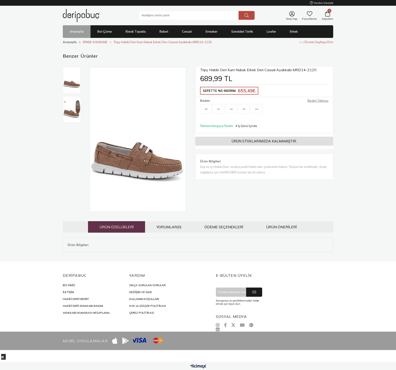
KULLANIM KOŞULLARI (144, 299)
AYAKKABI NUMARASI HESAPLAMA (86, 312)
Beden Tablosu (318, 100)
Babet (164, 31)
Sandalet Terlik (242, 31)
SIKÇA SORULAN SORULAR (147, 285)
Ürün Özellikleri (116, 227)
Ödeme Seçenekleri (223, 227)
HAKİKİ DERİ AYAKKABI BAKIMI (83, 306)
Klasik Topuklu (136, 31)
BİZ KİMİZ (69, 285)
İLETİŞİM (68, 292)
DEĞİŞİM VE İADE (140, 292)
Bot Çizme (104, 31)
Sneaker (211, 31)
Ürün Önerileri (281, 227)
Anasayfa (77, 31)
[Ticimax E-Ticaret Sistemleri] (198, 366)
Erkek (294, 31)
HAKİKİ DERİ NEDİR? (76, 299)
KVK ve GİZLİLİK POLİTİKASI (147, 306)
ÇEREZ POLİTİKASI (141, 312)
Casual (187, 31)
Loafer (271, 31)
